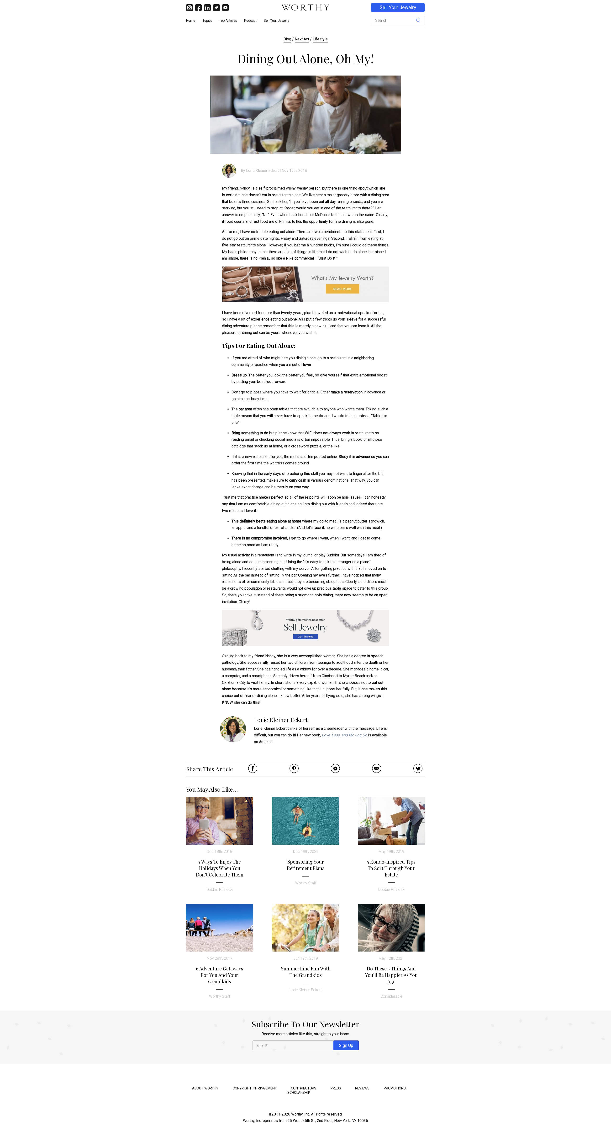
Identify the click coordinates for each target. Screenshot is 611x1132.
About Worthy (205, 1088)
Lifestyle (320, 39)
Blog (287, 39)
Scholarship (298, 1092)
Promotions (395, 1088)
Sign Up (346, 1045)
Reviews (362, 1088)
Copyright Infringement (255, 1088)
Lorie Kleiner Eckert (262, 170)
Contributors (303, 1088)
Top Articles (228, 20)
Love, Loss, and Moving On (344, 735)
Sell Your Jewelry (398, 7)
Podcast (250, 20)
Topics (207, 20)
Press (336, 1088)
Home (190, 20)
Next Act (302, 39)
